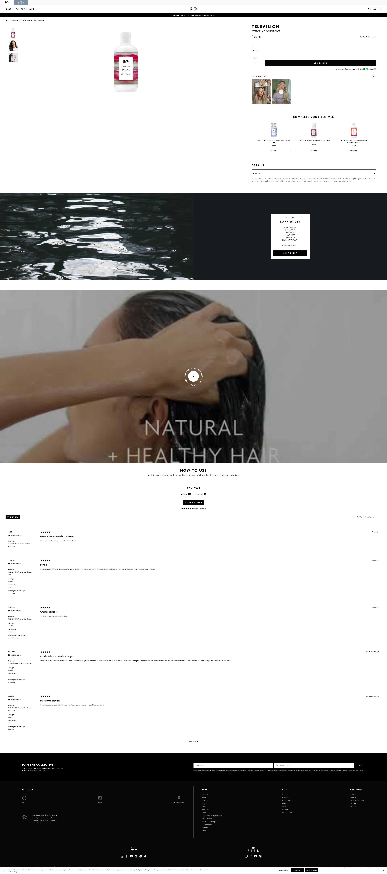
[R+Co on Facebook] (126, 856)
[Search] (369, 9)
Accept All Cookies (311, 870)
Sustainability (287, 800)
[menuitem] (213, 794)
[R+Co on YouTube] (131, 856)
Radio (204, 813)
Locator (285, 809)
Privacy (361, 770)
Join (360, 765)
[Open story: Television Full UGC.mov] (261, 91)
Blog (203, 803)
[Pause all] (374, 76)
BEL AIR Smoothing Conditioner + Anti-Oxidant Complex (354, 141)
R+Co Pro (353, 803)
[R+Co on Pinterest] (136, 856)
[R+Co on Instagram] (122, 856)
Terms (357, 770)
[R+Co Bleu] (21, 2)
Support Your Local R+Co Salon (213, 816)
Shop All (205, 794)
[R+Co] (7, 2)
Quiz (284, 806)
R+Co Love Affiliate (357, 800)
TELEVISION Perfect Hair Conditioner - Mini (314, 141)
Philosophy (286, 797)
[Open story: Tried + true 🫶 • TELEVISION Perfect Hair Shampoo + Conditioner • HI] (281, 91)
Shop (7, 20)
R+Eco (204, 806)
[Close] (384, 870)
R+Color (353, 806)
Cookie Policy (13, 872)
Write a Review (193, 502)
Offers (204, 831)
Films (284, 803)
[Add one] (262, 63)
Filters (14, 517)
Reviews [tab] (185, 494)
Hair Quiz (205, 809)
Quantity (255, 58)
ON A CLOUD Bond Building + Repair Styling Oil (273, 141)
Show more (192, 741)
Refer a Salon (287, 813)
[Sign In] (374, 9)
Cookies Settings (283, 870)
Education (353, 794)
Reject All (297, 870)
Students (205, 828)
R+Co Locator (207, 819)
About (204, 797)
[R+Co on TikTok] (145, 856)
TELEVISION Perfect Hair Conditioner (20, 619)
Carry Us (353, 797)
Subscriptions (207, 825)
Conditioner (15, 20)
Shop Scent (290, 253)
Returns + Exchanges (209, 822)
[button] (10, 9)
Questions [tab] (200, 494)
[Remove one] (253, 63)
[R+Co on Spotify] (140, 856)
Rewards (205, 800)
